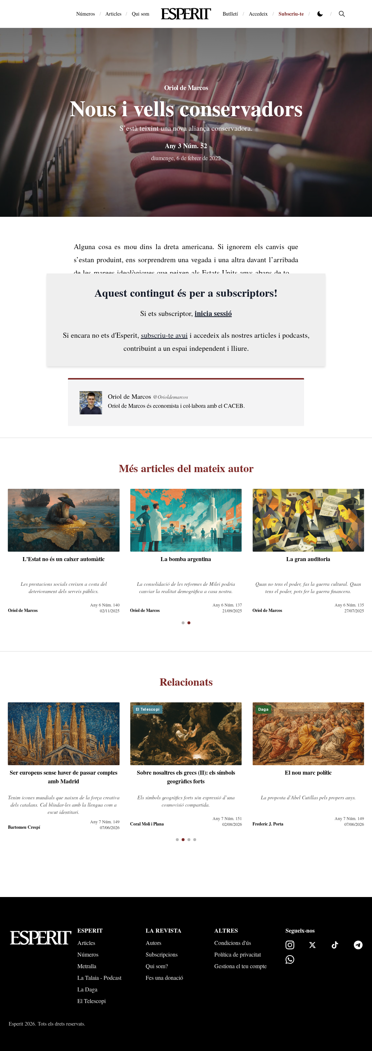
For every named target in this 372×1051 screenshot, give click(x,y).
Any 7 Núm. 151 (227, 818)
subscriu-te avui (164, 335)
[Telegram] (358, 945)
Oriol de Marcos (186, 87)
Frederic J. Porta (267, 824)
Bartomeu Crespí (24, 827)
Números (85, 13)
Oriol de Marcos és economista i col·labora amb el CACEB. (176, 405)
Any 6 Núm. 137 (227, 605)
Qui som (140, 13)
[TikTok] (335, 945)
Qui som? (157, 966)
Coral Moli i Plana (147, 824)
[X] (312, 945)
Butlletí (230, 13)
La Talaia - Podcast (99, 977)
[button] (183, 622)
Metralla (86, 966)
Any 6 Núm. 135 (349, 605)
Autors (153, 942)
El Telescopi (91, 1001)
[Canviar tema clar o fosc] (320, 14)
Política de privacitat (237, 954)
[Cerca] (342, 14)
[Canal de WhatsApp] (290, 959)
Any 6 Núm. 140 (105, 605)
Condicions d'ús (232, 942)
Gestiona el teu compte (240, 966)
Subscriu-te (291, 13)
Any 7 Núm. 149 (105, 821)
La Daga (87, 989)
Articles (113, 13)
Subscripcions (162, 954)
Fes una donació (164, 977)
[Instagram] (290, 945)
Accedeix (258, 13)
